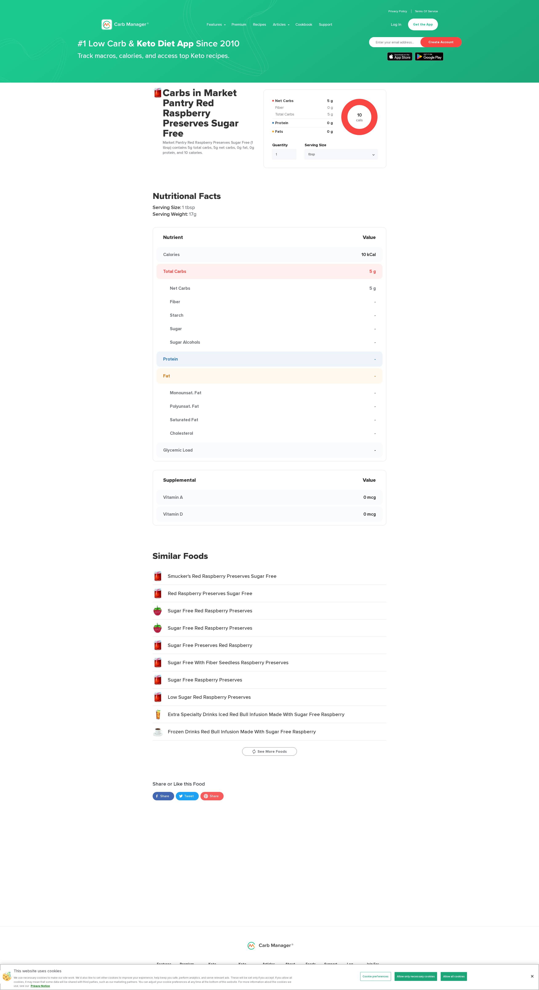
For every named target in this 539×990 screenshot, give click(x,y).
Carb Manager (125, 24)
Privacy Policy (398, 11)
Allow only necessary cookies (416, 976)
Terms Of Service (426, 11)
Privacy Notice (40, 986)
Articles (279, 24)
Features (214, 24)
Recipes (259, 24)
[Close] (532, 976)
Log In (396, 24)
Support (325, 24)
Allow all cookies (454, 976)
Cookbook (303, 24)
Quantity (280, 145)
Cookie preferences (375, 976)
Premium (239, 24)
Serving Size (315, 145)
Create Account (441, 42)
